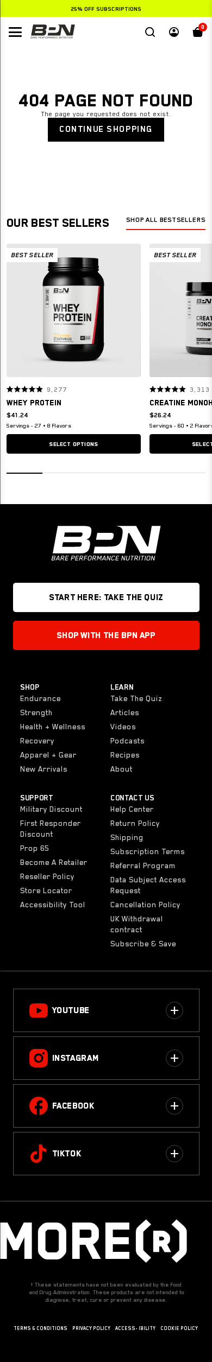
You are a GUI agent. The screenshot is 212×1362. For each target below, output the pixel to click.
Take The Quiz (136, 698)
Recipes (125, 754)
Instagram (75, 1058)
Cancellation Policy (145, 904)
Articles (124, 712)
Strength (36, 712)
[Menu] (15, 32)
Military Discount (51, 809)
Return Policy (135, 823)
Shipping (127, 837)
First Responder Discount (50, 828)
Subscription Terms (147, 851)
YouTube (71, 1010)
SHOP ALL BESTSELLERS (165, 220)
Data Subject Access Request (148, 885)
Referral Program (143, 865)
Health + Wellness (52, 726)
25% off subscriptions (106, 8)
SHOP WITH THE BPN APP (106, 635)
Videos (123, 726)
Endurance (40, 698)
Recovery (37, 740)
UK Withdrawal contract (136, 924)
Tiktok (67, 1154)
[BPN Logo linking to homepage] (52, 32)
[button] (18, 310)
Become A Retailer (54, 862)
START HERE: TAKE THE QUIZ (106, 597)
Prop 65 (34, 848)
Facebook (73, 1106)
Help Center (132, 809)
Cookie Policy (179, 1328)
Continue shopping (106, 129)
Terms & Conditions (40, 1328)
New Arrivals (43, 769)
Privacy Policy (91, 1328)
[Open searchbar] (150, 32)
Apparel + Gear (48, 754)
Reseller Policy (47, 876)
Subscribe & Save (143, 943)
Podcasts (127, 740)
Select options (73, 444)
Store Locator (46, 890)
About (121, 769)
